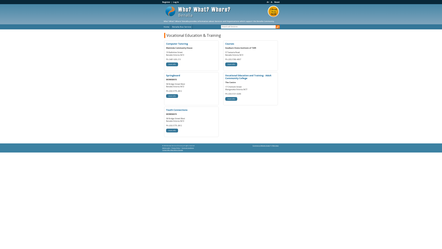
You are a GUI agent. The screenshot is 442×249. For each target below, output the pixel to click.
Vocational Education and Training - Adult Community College (248, 77)
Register (166, 2)
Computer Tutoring (177, 43)
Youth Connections (177, 110)
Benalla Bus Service (181, 27)
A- (272, 2)
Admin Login (166, 148)
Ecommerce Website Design (261, 146)
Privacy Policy (176, 148)
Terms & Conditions (188, 148)
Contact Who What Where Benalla (172, 150)
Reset (277, 2)
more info (172, 64)
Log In (176, 2)
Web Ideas (275, 146)
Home (166, 27)
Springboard (173, 75)
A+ (268, 2)
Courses (229, 43)
